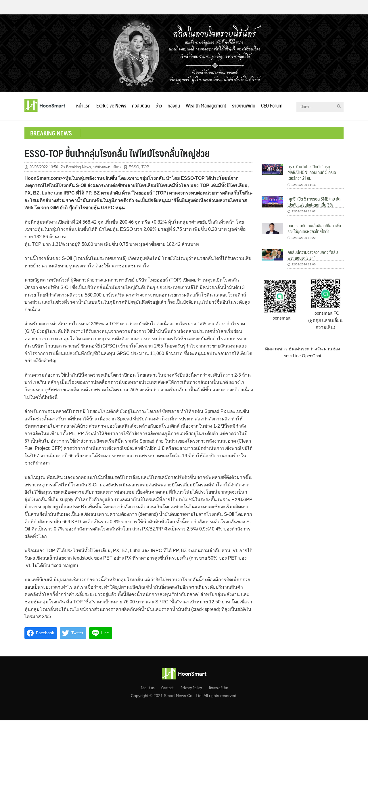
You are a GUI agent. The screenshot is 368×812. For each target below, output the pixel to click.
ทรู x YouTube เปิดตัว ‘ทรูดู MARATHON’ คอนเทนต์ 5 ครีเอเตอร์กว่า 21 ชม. (312, 172)
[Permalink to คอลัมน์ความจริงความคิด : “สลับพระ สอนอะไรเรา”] (272, 254)
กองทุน (174, 105)
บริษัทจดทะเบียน (107, 167)
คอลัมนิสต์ (141, 105)
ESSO (134, 167)
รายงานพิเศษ (243, 105)
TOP (145, 167)
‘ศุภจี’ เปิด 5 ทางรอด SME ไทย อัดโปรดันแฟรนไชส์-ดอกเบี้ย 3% (314, 201)
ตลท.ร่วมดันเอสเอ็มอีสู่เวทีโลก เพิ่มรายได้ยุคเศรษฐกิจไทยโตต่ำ (314, 228)
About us (147, 687)
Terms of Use (218, 687)
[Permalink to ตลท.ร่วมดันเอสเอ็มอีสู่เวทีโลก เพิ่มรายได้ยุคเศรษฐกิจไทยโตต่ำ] (272, 227)
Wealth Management (206, 105)
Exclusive (111, 105)
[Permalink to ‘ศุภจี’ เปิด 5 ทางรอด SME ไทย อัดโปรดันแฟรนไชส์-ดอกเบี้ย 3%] (272, 201)
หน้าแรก (83, 105)
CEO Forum (271, 105)
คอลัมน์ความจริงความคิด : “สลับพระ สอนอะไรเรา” (313, 255)
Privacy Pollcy (191, 687)
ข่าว (159, 105)
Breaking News (78, 167)
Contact (167, 687)
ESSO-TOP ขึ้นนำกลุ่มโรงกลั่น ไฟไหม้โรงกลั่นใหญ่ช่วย (117, 153)
